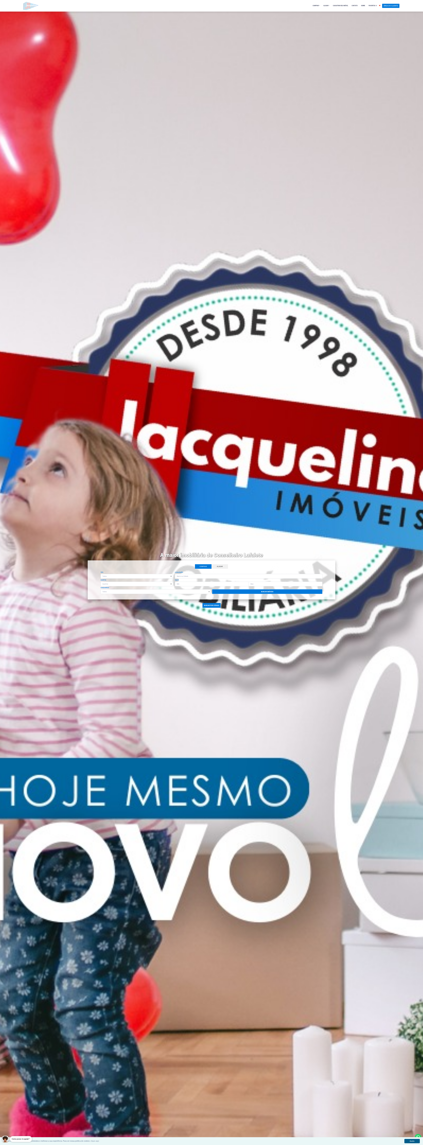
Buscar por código (211, 605)
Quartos (103, 580)
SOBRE (363, 5)
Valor (177, 580)
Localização (179, 572)
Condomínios (105, 587)
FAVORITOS (373, 5)
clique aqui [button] (94, 1141)
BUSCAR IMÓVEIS (267, 592)
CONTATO (355, 5)
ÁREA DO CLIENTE (391, 6)
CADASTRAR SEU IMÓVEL (340, 5)
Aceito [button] (412, 1141)
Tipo (102, 572)
